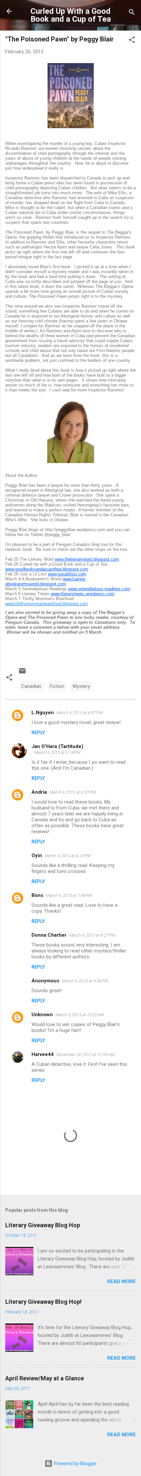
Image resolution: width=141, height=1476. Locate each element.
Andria (39, 792)
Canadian (31, 686)
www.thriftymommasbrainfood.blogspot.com (46, 603)
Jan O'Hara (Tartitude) (57, 746)
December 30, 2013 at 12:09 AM (85, 1054)
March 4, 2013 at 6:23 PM (73, 792)
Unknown (42, 1015)
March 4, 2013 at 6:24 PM (68, 855)
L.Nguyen (42, 712)
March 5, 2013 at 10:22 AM (79, 1014)
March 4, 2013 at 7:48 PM (69, 895)
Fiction (57, 686)
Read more (121, 1281)
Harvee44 (42, 1054)
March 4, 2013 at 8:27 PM (92, 935)
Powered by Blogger (74, 1463)
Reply (38, 732)
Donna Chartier (49, 935)
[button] (132, 41)
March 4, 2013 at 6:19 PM (57, 752)
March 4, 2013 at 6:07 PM (79, 712)
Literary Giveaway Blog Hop (42, 1225)
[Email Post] (22, 673)
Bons (37, 895)
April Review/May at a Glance (44, 1378)
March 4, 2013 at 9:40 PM (85, 980)
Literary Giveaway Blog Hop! (43, 1301)
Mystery (81, 686)
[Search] (132, 13)
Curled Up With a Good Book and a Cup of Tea (70, 15)
